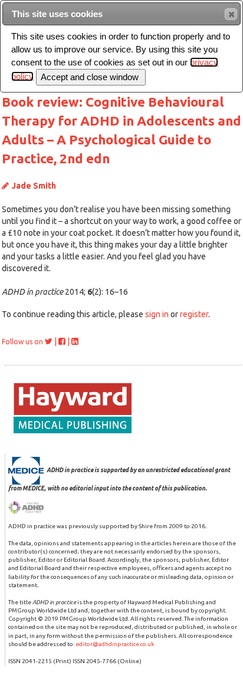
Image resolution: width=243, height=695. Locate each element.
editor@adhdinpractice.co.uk (114, 644)
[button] (231, 14)
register (194, 314)
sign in (157, 314)
